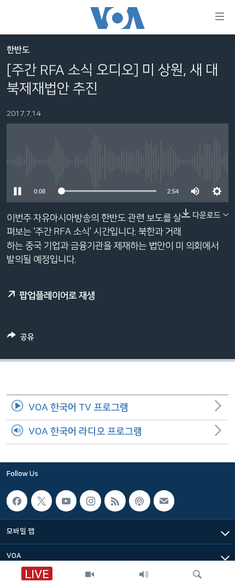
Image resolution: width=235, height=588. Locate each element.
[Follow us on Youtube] (66, 501)
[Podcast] (139, 501)
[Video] (89, 574)
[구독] (164, 501)
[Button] (20, 339)
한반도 (18, 50)
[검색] (197, 574)
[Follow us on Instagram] (90, 501)
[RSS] (114, 501)
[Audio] (143, 574)
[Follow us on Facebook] (17, 501)
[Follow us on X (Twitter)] (41, 501)
